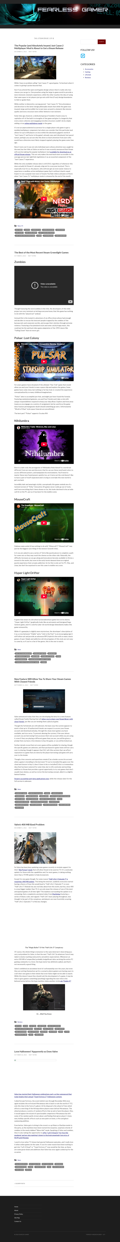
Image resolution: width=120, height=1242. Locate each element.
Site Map (17, 1218)
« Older (19, 1183)
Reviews (19, 1022)
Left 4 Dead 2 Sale (48, 1164)
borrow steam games (35, 793)
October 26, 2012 (20, 1055)
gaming (27, 230)
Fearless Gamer (24, 1234)
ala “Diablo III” (65, 981)
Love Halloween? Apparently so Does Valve (36, 1051)
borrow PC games (21, 793)
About (16, 1210)
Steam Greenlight (21, 659)
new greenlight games (22, 656)
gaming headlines (48, 230)
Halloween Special (21, 1164)
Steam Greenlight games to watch (39, 659)
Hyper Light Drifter (40, 653)
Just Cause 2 (19, 232)
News (19, 226)
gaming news (60, 230)
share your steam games (47, 799)
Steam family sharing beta (39, 802)
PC (22, 226)
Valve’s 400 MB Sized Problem (29, 824)
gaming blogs (36, 230)
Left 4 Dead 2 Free (35, 1164)
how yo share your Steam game (60, 796)
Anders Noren (97, 1234)
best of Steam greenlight (23, 653)
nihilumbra (35, 656)
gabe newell (42, 1026)
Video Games (19, 807)
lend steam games (32, 799)
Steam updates (54, 802)
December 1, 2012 (20, 828)
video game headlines (50, 804)
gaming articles (57, 793)
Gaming (87, 72)
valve (31, 1034)
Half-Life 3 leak (48, 1029)
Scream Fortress (21, 1167)
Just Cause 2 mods (31, 232)
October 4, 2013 (20, 256)
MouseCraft (52, 653)
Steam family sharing (22, 802)
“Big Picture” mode (25, 870)
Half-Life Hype (60, 1029)
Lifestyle (88, 75)
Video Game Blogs (36, 804)
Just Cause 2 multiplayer (46, 232)
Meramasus (59, 1164)
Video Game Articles (22, 804)
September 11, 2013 (21, 685)
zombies (43, 662)
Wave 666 (28, 1169)
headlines (44, 1031)
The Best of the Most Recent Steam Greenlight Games (41, 252)
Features (33, 1026)
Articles (18, 1026)
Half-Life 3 (38, 1029)
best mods (19, 230)
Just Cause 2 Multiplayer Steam (25, 235)
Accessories (89, 69)
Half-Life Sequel (33, 1031)
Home (16, 1206)
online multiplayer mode (33, 123)
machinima (53, 1031)
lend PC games (20, 799)
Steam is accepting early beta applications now (31, 779)
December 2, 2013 (20, 51)
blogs (25, 1026)
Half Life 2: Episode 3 (54, 1026)
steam (39, 235)
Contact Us (17, 1221)
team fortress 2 (40, 1167)
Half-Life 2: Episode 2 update (24, 1029)
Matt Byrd (33, 51)
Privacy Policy (18, 1214)
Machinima (56, 894)
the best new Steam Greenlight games (27, 662)
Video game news (61, 235)
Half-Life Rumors (21, 1031)
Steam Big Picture (21, 1034)
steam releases (48, 235)
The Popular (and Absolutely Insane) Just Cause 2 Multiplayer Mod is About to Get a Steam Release (39, 46)
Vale (49, 1167)
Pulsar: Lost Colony (48, 656)
